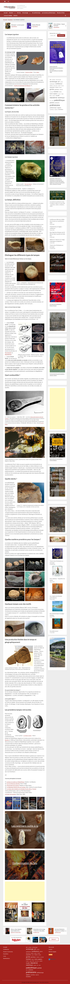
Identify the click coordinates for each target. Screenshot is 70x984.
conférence (58, 84)
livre (51, 95)
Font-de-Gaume (28, 184)
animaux (53, 79)
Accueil (6, 12)
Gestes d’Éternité (15, 24)
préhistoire (55, 105)
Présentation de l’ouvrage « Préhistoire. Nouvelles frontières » (18, 930)
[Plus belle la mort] (57, 623)
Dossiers (11, 12)
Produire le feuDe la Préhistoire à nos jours (38, 913)
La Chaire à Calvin (27, 735)
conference (52, 83)
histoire (61, 89)
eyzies (33, 954)
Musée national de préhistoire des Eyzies (15, 633)
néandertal (53, 97)
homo (60, 91)
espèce (59, 85)
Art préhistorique (36, 12)
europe (62, 85)
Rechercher (61, 35)
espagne (32, 953)
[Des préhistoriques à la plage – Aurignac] (57, 606)
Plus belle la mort (54, 631)
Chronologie (25, 12)
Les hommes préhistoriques (48, 12)
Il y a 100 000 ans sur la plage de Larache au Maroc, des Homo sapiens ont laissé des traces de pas (60, 930)
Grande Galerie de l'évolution (57, 517)
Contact (50, 949)
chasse (61, 81)
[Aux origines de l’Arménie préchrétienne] (57, 588)
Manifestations (6, 958)
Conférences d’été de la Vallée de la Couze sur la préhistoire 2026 (57, 221)
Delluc (37, 72)
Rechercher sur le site (55, 33)
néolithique (61, 97)
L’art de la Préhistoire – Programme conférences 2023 (39, 930)
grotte (52, 89)
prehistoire (57, 102)
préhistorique (53, 107)
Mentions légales (52, 951)
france (60, 87)
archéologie (53, 81)
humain (59, 93)
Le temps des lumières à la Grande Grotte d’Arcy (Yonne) (21, 789)
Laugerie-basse (32, 582)
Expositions (13, 26)
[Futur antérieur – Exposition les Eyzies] (57, 571)
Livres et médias (8, 15)
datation (51, 85)
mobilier (53, 95)
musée (57, 95)
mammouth (37, 961)
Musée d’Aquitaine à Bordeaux (37, 597)
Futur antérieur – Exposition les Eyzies (38, 24)
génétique (57, 89)
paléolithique (59, 100)
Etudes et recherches (59, 932)
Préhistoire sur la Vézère (57, 650)
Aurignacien (8, 352)
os (50, 100)
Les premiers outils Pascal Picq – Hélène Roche (8, 804)
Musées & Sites (61, 12)
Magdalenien (20, 247)
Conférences (57, 27)
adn (50, 79)
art (59, 81)
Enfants (15, 15)
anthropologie (58, 79)
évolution (60, 109)
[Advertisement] (25, 891)
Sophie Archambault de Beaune (22, 85)
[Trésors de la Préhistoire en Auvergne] (57, 553)
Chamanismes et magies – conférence (60, 24)
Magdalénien (29, 247)
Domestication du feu (24, 863)
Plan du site (51, 947)
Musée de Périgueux (10, 597)
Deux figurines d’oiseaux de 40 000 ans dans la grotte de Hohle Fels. (57, 234)
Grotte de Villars (28, 72)
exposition (52, 87)
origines (34, 965)
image (62, 93)
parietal (52, 102)
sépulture (56, 109)
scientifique (52, 109)
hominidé (51, 91)
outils (52, 100)
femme (56, 87)
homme (56, 91)
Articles (19, 12)
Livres (4, 956)
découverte (55, 85)
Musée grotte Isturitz (18, 584)
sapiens (59, 107)
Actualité (5, 947)
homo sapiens (53, 93)
